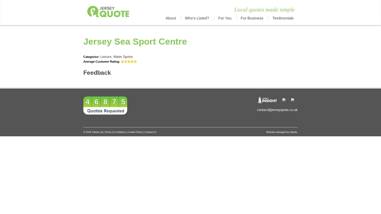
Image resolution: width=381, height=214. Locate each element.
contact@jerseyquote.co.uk (277, 110)
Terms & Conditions (115, 132)
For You (225, 18)
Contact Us (150, 132)
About (171, 18)
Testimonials (283, 18)
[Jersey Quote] (110, 12)
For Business (252, 18)
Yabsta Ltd (97, 132)
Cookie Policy (135, 132)
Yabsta (293, 132)
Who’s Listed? (197, 18)
